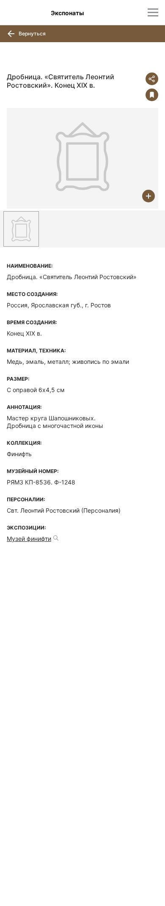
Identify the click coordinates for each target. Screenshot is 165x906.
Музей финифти (29, 538)
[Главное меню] (152, 12)
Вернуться (31, 33)
